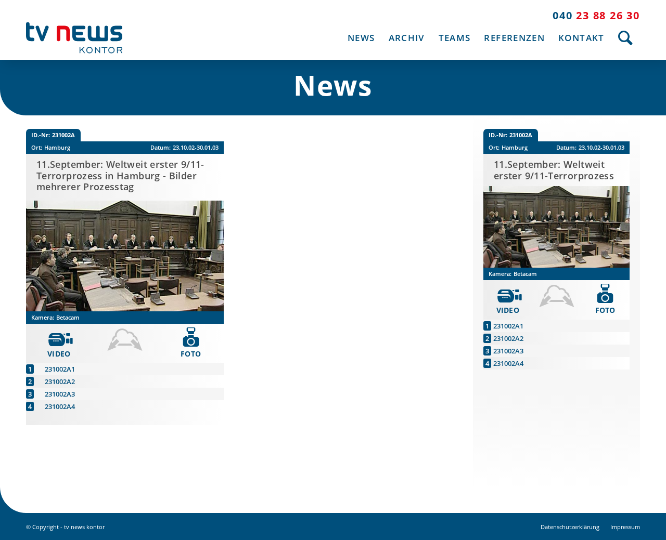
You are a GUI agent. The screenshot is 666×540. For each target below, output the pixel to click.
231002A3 (60, 394)
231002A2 (60, 381)
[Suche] (625, 38)
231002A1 (60, 369)
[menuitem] (361, 38)
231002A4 (60, 406)
